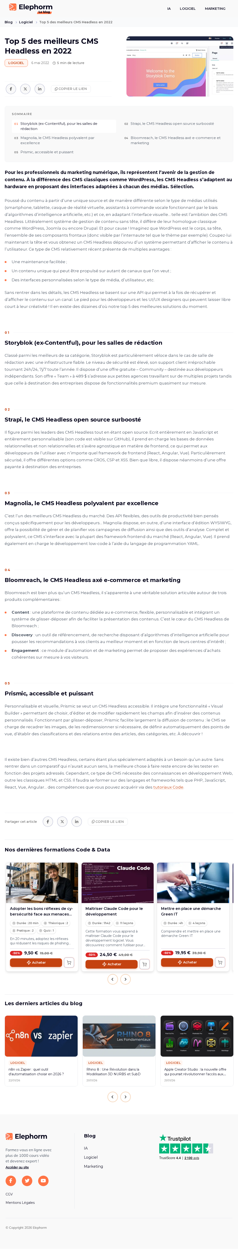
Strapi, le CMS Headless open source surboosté (172, 123)
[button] (112, 979)
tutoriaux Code (168, 787)
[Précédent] (112, 1097)
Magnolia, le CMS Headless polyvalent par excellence (57, 140)
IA (169, 9)
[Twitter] (27, 1181)
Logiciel (188, 9)
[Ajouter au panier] (69, 962)
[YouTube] (43, 1181)
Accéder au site (17, 1167)
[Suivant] (125, 1097)
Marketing (215, 9)
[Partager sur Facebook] (11, 89)
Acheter (39, 962)
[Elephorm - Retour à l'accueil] (26, 1136)
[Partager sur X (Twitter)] (25, 89)
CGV (9, 1194)
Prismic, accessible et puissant (46, 152)
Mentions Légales (20, 1203)
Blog (9, 22)
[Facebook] (11, 1181)
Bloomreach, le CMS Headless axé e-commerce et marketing (176, 140)
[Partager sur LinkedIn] (40, 89)
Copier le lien (73, 89)
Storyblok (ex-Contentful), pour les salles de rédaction (58, 126)
